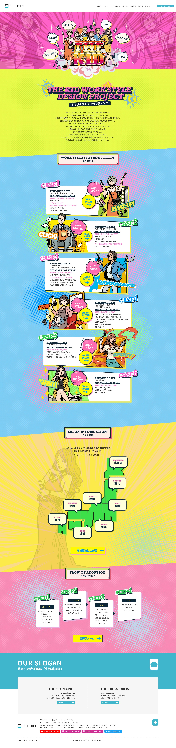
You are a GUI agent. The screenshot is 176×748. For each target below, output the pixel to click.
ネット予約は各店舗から (165, 6)
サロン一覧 (105, 702)
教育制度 (95, 725)
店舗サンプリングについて (99, 728)
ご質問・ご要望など (54, 728)
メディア (106, 6)
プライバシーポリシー (35, 740)
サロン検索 (52, 720)
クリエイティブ (61, 725)
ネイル (71, 720)
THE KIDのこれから (55, 722)
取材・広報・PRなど (69, 728)
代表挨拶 (67, 722)
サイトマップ (21, 740)
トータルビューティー (83, 725)
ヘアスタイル (62, 720)
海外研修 (71, 725)
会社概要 (75, 722)
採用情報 (60, 702)
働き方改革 (50, 725)
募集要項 (112, 725)
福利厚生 (104, 725)
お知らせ (99, 6)
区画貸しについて (84, 728)
